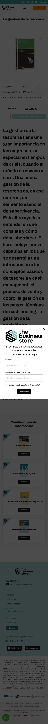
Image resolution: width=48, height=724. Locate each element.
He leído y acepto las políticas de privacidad (24, 385)
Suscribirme (24, 391)
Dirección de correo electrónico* (18, 372)
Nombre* (8, 360)
